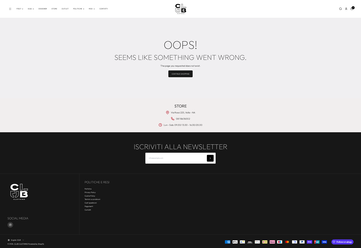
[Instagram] (10, 225)
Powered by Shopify (36, 244)
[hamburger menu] (10, 9)
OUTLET (65, 9)
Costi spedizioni (91, 203)
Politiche (88, 189)
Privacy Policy (90, 192)
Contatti (88, 210)
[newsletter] (210, 158)
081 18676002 (183, 118)
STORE (54, 9)
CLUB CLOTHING (21, 244)
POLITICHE (77, 9)
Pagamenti (89, 206)
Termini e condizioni (92, 199)
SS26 (30, 9)
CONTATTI (103, 9)
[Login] (346, 8)
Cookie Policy (90, 196)
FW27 (18, 9)
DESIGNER (42, 9)
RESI (91, 9)
